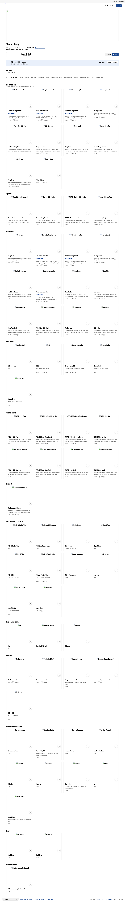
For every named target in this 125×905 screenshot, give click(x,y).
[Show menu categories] (7, 77)
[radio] (108, 54)
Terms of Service (39, 899)
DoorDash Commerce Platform (104, 899)
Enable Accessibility (118, 1)
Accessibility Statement (26, 899)
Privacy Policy (49, 899)
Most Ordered (13, 77)
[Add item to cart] (30, 106)
